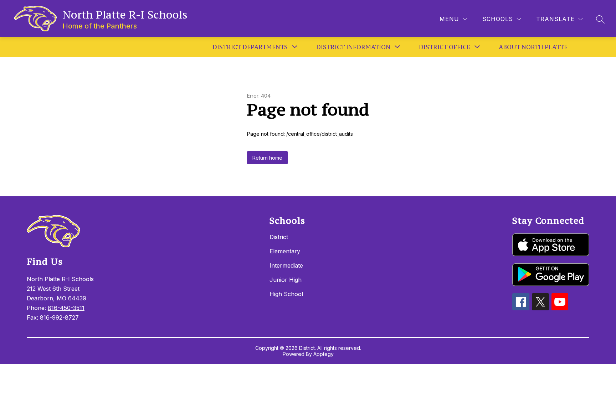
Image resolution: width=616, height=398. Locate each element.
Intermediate (286, 265)
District (279, 237)
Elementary (285, 251)
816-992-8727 (59, 317)
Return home (267, 158)
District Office (444, 47)
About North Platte (533, 47)
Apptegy (323, 354)
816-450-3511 (66, 307)
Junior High (286, 279)
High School (286, 294)
